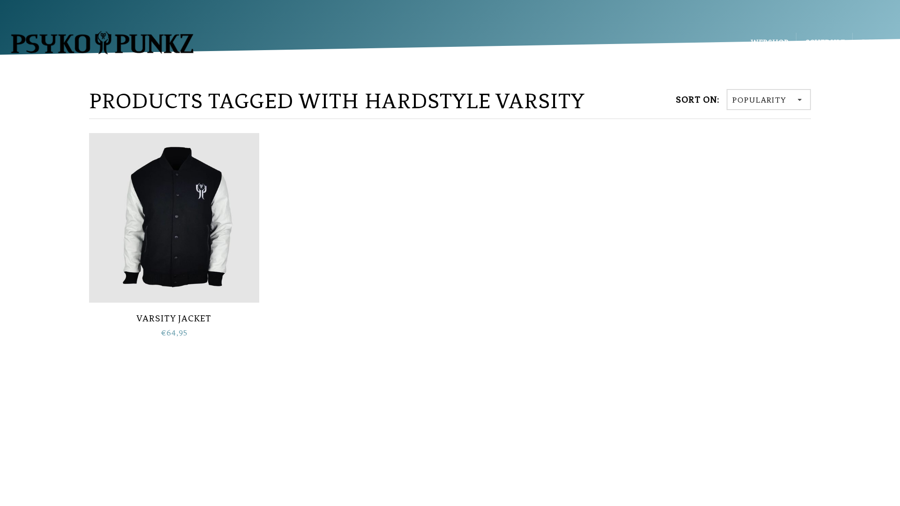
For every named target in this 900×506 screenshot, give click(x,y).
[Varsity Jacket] (174, 217)
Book (873, 42)
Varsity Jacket (173, 318)
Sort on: (698, 99)
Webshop (770, 42)
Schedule (825, 42)
